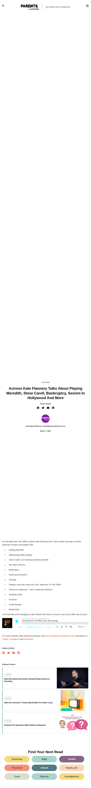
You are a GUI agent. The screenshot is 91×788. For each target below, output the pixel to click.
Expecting (17, 759)
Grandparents (71, 776)
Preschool (17, 768)
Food (17, 776)
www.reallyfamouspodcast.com (60, 636)
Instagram (14, 639)
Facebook (28, 639)
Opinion (44, 776)
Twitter (5, 639)
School (44, 768)
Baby (44, 759)
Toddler (72, 759)
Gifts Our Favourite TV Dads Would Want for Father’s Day (28, 703)
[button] (38, 407)
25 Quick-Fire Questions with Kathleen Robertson (25, 725)
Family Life (72, 768)
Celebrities (8, 674)
